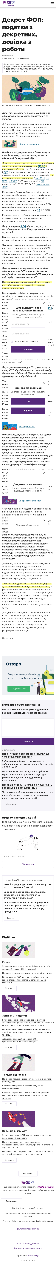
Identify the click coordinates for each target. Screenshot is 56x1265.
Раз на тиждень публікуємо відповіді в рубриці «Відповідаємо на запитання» (25, 711)
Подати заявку (19, 689)
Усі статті (28, 1174)
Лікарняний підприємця (30, 501)
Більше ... (11, 918)
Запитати (28, 741)
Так (28, 401)
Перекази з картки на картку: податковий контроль (27, 973)
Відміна (28, 410)
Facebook (5, 644)
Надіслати (28, 349)
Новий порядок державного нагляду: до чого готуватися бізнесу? (27, 886)
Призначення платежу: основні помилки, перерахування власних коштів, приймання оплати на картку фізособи (27, 1144)
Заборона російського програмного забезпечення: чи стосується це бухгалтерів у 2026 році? (27, 764)
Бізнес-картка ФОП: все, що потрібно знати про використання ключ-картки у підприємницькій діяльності (25, 980)
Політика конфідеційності (28, 1244)
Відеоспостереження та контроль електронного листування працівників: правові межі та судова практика (25, 1095)
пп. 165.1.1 (40, 178)
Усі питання (10, 804)
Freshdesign (33, 1256)
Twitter (18, 644)
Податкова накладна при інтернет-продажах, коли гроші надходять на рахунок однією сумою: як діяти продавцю (26, 1032)
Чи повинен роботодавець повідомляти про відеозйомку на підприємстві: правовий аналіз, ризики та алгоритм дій (27, 795)
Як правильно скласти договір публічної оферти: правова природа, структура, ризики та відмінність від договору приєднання (27, 907)
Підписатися (28, 864)
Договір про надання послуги (28, 1248)
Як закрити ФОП (27, 426)
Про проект (12, 1201)
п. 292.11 (13, 181)
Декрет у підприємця (29, 144)
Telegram (30, 644)
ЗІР (42, 181)
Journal (10, 5)
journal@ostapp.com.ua (28, 1229)
